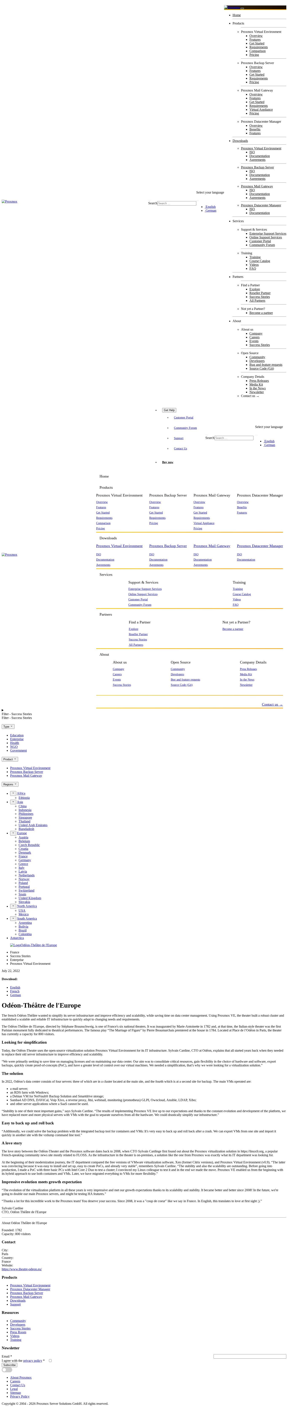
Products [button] (106, 487)
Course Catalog (259, 261)
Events (253, 341)
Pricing (254, 55)
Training (255, 257)
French (14, 991)
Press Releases (259, 380)
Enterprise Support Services (267, 233)
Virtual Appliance (261, 109)
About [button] (104, 654)
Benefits (254, 129)
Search (152, 203)
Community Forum (262, 245)
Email (7, 1356)
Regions (8, 784)
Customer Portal (260, 241)
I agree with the (23, 1360)
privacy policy (32, 1360)
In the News (257, 388)
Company (255, 333)
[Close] (242, 8)
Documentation (259, 156)
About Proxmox (21, 1377)
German (210, 210)
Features (255, 39)
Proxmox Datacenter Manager (261, 205)
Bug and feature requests (265, 364)
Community (257, 357)
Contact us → (250, 396)
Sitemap (15, 1392)
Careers (254, 337)
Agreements (257, 159)
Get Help (169, 410)
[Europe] (13, 833)
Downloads (240, 141)
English (210, 207)
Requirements (258, 47)
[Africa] (13, 793)
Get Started (256, 43)
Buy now (167, 462)
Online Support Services (265, 237)
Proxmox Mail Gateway (257, 186)
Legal (14, 1389)
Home (237, 15)
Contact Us (180, 448)
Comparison (257, 51)
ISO (252, 152)
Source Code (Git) (261, 368)
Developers (257, 361)
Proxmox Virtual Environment (261, 148)
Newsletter (256, 392)
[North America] (13, 906)
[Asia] (13, 802)
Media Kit (256, 384)
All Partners (257, 300)
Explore (254, 289)
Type (6, 726)
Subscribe (9, 1365)
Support (178, 438)
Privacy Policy (20, 1396)
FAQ (252, 268)
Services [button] (106, 574)
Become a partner (261, 313)
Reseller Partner (260, 293)
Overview (256, 36)
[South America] (13, 918)
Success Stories (259, 297)
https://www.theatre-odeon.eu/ (22, 1269)
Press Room (18, 1332)
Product (8, 759)
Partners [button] (106, 614)
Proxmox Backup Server (257, 167)
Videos (254, 264)
